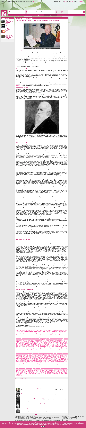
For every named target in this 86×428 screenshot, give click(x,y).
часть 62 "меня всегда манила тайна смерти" (38, 350)
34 (52, 414)
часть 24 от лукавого (44, 338)
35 (53, 414)
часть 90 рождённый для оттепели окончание (57, 361)
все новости (29, 12)
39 (58, 414)
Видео (23, 15)
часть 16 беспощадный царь (29, 335)
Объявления (76, 15)
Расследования (50, 15)
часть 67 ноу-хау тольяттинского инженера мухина (44, 353)
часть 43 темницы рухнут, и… (43, 344)
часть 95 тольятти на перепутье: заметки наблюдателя (49, 364)
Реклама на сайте (82, 1)
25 (41, 414)
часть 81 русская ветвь (59, 358)
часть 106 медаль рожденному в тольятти (31, 370)
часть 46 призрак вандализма (38, 345)
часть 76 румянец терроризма (26, 357)
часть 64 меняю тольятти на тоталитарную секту (27, 352)
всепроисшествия (11, 40)
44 (64, 414)
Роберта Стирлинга (47, 95)
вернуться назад (19, 375)
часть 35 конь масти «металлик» (54, 341)
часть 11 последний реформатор (57, 333)
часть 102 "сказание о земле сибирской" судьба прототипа (54, 368)
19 (33, 414)
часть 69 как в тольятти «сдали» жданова (41, 354)
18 (32, 414)
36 (54, 414)
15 (28, 414)
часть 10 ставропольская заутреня (41, 333)
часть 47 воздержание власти (52, 345)
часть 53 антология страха (34, 347)
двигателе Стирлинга (21, 54)
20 (34, 414)
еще (83, 15)
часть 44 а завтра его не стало (57, 344)
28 (44, 414)
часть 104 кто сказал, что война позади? (43, 369)
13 (26, 414)
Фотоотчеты (31, 15)
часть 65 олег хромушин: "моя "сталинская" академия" (50, 352)
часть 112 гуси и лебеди (36, 372)
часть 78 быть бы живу (49, 357)
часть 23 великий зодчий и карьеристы (30, 338)
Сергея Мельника (30, 51)
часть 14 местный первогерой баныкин (46, 334)
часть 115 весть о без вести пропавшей (29, 373)
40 (59, 414)
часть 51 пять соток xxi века (58, 346)
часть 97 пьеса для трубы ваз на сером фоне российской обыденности (47, 365)
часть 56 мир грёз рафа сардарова (38, 348)
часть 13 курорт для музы (31, 334)
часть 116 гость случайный (45, 373)
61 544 (65, 1)
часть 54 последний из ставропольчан (49, 347)
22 (37, 414)
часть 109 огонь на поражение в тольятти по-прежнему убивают (35, 371)
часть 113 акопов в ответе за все (50, 372)
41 (60, 414)
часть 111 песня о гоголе (25, 372)
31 (48, 414)
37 (55, 414)
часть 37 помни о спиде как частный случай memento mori (46, 342)
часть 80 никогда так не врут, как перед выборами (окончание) (39, 358)
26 (42, 414)
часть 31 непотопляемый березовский (54, 340)
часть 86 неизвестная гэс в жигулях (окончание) (35, 360)
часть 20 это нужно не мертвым (31, 336)
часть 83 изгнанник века (33, 359)
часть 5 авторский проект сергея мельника (53, 331)
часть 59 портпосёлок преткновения (37, 349)
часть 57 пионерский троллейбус (55, 348)
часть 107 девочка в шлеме (48, 370)
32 (49, 414)
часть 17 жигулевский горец (42, 335)
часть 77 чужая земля (38, 357)
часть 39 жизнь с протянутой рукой (33, 343)
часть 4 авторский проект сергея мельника (31, 331)
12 (24, 414)
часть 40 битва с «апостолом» (49, 343)
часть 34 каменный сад (41, 341)
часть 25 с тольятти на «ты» (56, 338)
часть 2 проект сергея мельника (44, 330)
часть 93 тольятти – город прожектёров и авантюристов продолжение (37, 363)
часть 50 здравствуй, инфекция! (44, 346)
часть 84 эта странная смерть (47, 359)
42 (61, 414)
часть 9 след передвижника (27, 333)
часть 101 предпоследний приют (33, 368)
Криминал (40, 15)
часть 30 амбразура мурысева (37, 340)
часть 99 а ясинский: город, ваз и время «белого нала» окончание (47, 367)
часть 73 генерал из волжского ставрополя (32, 356)
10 (22, 414)
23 (38, 414)
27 (43, 414)
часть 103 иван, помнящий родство (24, 369)
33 (50, 414)
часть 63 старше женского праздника (58, 350)
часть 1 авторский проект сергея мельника (26, 330)
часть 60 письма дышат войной (53, 349)
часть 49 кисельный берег (31, 346)
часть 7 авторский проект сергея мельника (42, 332)
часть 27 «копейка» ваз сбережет (37, 339)
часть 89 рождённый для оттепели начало (36, 361)
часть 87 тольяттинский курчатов (55, 360)
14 (27, 414)
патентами (18, 85)
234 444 (71, 1)
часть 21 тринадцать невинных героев (49, 336)
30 (47, 414)
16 (29, 414)
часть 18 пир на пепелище (56, 335)
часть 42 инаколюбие (31, 344)
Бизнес (10, 15)
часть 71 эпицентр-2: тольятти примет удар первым (35, 355)
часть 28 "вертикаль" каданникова (54, 339)
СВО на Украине (64, 15)
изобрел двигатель (54, 78)
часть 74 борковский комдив (49, 356)
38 (56, 414)
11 (23, 414)
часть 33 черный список (28, 341)
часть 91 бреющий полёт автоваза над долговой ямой (28, 362)
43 (62, 414)
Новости (17, 15)
